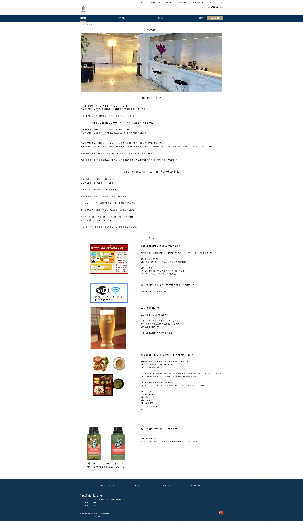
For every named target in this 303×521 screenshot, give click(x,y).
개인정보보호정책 (107, 485)
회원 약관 (166, 485)
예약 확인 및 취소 (197, 2)
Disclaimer (83, 517)
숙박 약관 (136, 485)
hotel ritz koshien (91, 495)
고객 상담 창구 (196, 485)
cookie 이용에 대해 (94, 517)
